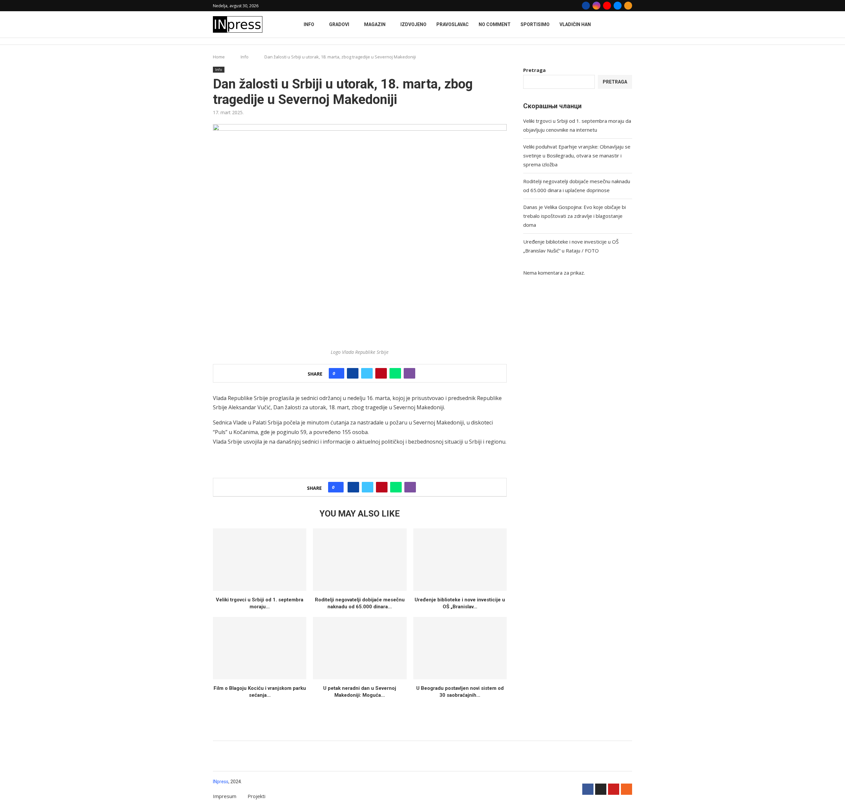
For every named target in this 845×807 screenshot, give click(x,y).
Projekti (256, 796)
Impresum (224, 796)
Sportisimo (535, 24)
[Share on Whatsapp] (395, 373)
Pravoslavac (452, 24)
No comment (495, 24)
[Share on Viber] (409, 373)
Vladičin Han (575, 24)
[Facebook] (586, 6)
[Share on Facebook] (352, 373)
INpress (220, 781)
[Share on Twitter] (367, 373)
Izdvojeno (413, 24)
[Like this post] (338, 373)
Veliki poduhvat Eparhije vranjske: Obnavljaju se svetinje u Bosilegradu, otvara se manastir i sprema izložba (576, 155)
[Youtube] (607, 6)
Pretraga (534, 70)
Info (309, 24)
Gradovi (339, 24)
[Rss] (628, 6)
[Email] (618, 6)
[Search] (628, 41)
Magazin (375, 24)
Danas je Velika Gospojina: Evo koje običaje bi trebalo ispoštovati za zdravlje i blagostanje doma (574, 216)
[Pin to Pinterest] (381, 373)
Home (219, 57)
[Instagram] (596, 6)
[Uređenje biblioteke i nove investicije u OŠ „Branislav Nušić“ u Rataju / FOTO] (460, 559)
